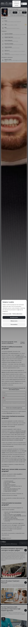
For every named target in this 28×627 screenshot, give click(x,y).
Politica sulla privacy (17, 313)
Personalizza (14, 324)
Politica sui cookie (7, 313)
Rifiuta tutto (14, 321)
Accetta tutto (14, 317)
